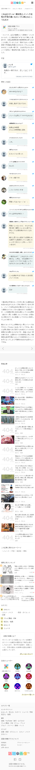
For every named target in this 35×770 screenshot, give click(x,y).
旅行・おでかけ (19, 721)
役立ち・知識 (19, 433)
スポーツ (18, 712)
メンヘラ (6, 551)
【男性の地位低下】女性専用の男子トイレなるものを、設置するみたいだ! (24, 419)
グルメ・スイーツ (7, 725)
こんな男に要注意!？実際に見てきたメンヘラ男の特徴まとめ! (24, 429)
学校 (31, 712)
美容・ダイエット (24, 612)
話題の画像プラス (14, 26)
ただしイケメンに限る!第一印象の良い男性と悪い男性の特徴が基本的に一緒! (24, 478)
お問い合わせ (5, 747)
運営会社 (3, 745)
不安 (13, 551)
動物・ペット (19, 725)
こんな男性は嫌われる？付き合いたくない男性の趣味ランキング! (24, 536)
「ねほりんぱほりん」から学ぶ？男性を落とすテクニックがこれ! (24, 438)
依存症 (19, 551)
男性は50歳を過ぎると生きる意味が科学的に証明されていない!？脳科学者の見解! (24, 526)
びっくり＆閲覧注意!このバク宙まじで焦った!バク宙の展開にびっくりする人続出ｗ (24, 370)
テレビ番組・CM (10, 618)
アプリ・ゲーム (18, 593)
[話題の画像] (17, 2)
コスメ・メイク (7, 612)
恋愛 (16, 384)
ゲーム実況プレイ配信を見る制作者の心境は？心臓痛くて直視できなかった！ (24, 588)
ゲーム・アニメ (19, 723)
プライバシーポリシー (23, 742)
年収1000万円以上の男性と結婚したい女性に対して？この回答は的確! (24, 448)
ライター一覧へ (27, 695)
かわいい (7, 609)
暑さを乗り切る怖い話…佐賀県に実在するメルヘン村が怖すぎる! (24, 517)
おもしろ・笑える (20, 374)
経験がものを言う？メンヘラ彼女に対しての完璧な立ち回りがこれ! (24, 380)
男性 (25, 551)
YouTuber (8, 721)
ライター (19, 745)
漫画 (2, 721)
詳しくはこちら (25, 654)
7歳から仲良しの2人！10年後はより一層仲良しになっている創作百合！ (24, 568)
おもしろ (7, 625)
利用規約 (3, 742)
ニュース (17, 413)
